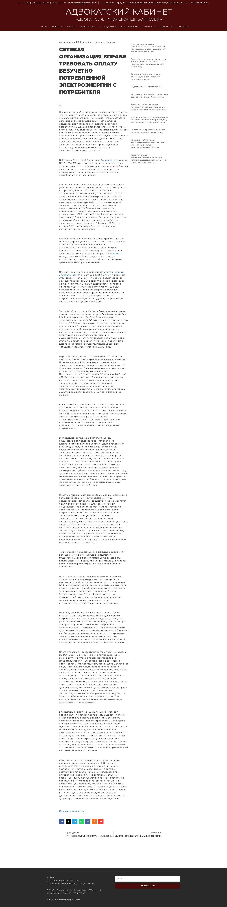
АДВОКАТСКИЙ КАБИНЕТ (119, 12)
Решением (112, 253)
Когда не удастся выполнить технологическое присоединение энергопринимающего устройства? (148, 107)
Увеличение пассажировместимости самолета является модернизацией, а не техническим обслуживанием (149, 119)
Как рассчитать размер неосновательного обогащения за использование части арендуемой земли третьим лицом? (148, 48)
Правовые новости (104, 42)
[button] (61, 821)
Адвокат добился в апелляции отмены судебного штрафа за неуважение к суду (146, 76)
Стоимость (149, 27)
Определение (108, 160)
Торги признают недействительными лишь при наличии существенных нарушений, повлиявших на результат (149, 158)
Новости (57, 27)
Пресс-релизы (88, 27)
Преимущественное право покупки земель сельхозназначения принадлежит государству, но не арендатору (148, 63)
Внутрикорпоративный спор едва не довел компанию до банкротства (149, 95)
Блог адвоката (108, 27)
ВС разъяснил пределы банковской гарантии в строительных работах (148, 131)
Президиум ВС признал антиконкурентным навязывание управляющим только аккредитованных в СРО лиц (147, 143)
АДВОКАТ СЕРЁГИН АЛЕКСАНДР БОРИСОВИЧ (119, 19)
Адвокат (71, 27)
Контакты (183, 27)
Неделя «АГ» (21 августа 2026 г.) (146, 87)
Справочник (166, 27)
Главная (43, 27)
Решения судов (129, 27)
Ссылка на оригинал (71, 811)
